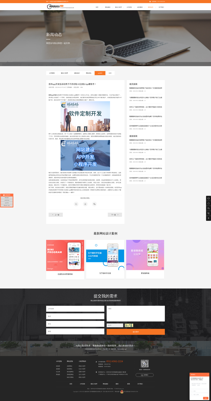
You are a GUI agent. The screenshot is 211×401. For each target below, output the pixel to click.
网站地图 (117, 391)
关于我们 (161, 7)
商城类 (58, 374)
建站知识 (77, 73)
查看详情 (162, 64)
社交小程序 (82, 369)
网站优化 (88, 73)
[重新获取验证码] (129, 325)
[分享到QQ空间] (85, 204)
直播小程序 (82, 371)
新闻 (128, 384)
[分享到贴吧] (76, 204)
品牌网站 (69, 366)
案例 (117, 384)
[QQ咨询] (208, 203)
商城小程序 (82, 366)
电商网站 (69, 369)
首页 (97, 7)
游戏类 (58, 366)
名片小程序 (82, 374)
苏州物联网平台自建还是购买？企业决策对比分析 (145, 126)
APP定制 (129, 7)
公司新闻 (52, 73)
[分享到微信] (94, 204)
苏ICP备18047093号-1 (108, 391)
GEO (110, 73)
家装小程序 (82, 377)
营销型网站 (70, 374)
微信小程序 (118, 7)
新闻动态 (150, 7)
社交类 (58, 371)
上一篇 (55, 215)
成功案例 (140, 7)
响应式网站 (70, 377)
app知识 (156, 64)
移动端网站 (70, 371)
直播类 (58, 369)
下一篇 (115, 215)
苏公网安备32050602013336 (131, 391)
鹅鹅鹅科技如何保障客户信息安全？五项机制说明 (145, 88)
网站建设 (107, 7)
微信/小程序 (64, 73)
